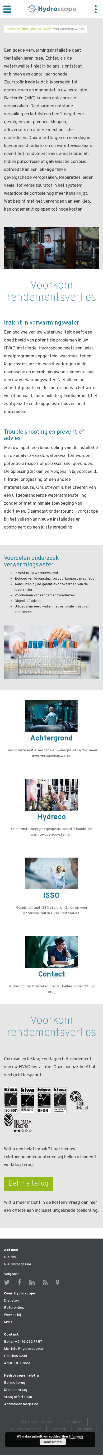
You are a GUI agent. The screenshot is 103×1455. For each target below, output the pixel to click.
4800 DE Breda (17, 1363)
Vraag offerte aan (18, 1397)
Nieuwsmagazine (17, 1264)
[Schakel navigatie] (7, 9)
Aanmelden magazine (21, 1404)
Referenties (14, 1308)
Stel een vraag (15, 1390)
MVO (8, 1322)
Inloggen (85, 1429)
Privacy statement (26, 1429)
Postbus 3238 (15, 1356)
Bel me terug (28, 1183)
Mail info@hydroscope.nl (24, 1349)
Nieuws (10, 1257)
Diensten (27, 29)
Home (11, 29)
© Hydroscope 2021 (37, 1422)
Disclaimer (73, 1422)
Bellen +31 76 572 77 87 (23, 1341)
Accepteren (53, 1441)
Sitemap (59, 1429)
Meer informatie (72, 1436)
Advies (44, 29)
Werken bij (12, 1315)
